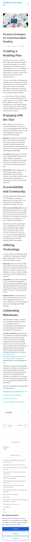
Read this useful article (10, 398)
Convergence (6, 497)
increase (22, 218)
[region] (15, 527)
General (21, 46)
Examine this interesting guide (12, 395)
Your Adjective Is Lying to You (11, 504)
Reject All (15, 538)
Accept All (15, 529)
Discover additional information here (14, 402)
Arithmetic (5, 512)
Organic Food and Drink (15, 2)
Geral (5, 448)
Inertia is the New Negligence (11, 494)
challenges (6, 234)
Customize (15, 533)
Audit (4, 509)
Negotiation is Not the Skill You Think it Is (14, 464)
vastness (15, 68)
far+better (9, 412)
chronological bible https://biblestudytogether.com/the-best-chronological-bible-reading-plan (15, 356)
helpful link (15, 391)
